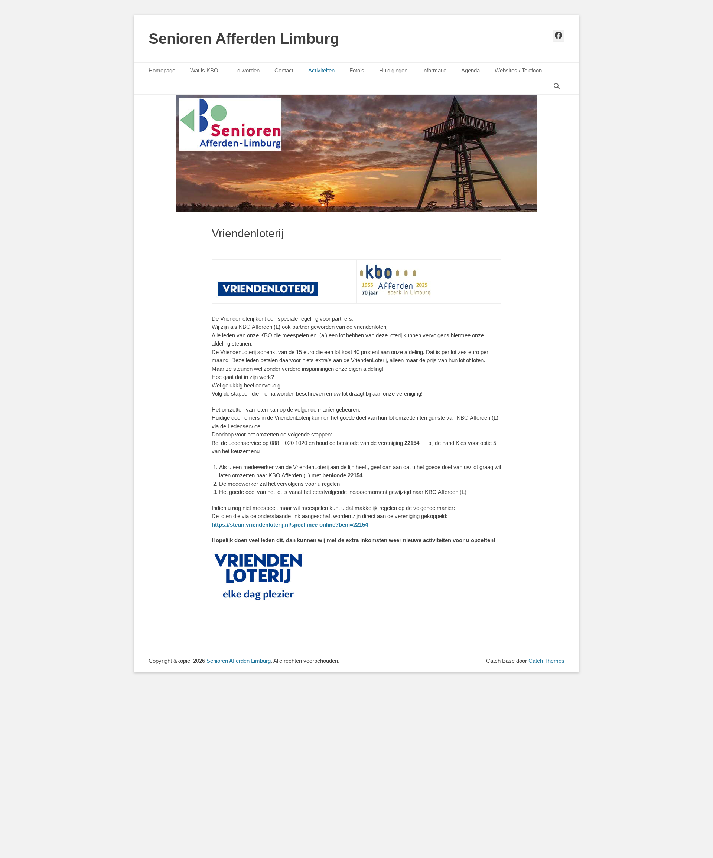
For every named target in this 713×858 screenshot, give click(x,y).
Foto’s (356, 70)
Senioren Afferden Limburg (244, 38)
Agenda (470, 70)
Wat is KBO (204, 70)
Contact (283, 70)
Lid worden (246, 70)
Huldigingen (393, 70)
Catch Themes (546, 661)
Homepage (162, 70)
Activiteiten (321, 70)
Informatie (434, 70)
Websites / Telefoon (518, 70)
